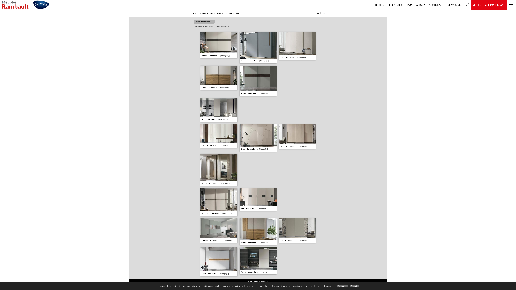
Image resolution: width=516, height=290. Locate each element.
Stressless (379, 4)
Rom (409, 4)
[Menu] (511, 5)
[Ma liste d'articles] (467, 5)
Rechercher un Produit (489, 4)
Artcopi (420, 4)
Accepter (354, 286)
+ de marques (454, 4)
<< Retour (321, 13)
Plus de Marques (199, 13)
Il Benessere (396, 4)
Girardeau (435, 4)
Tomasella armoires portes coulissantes (223, 13)
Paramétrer (342, 286)
